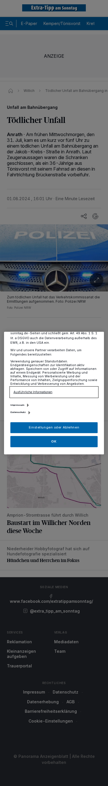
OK (53, 441)
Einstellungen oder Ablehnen (54, 427)
